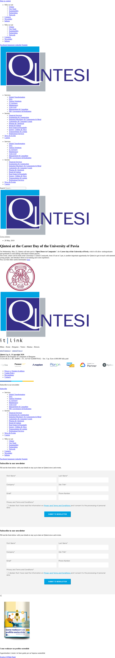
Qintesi (11, 7)
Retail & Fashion (15, 125)
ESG (10, 99)
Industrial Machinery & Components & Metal (25, 119)
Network (12, 15)
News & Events (10, 136)
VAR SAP (13, 107)
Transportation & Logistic (18, 132)
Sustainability (14, 11)
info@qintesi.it (5, 351)
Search (2, 188)
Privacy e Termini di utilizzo (14, 371)
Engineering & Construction (19, 117)
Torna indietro (5, 237)
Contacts (7, 17)
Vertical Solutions (15, 101)
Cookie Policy (9, 373)
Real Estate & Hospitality (18, 128)
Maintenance (13, 105)
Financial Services (15, 115)
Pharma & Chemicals (16, 123)
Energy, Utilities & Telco (18, 130)
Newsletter (8, 19)
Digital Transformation (17, 97)
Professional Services (16, 134)
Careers (7, 138)
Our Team (12, 9)
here (28, 260)
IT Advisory (13, 103)
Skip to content (5, 1)
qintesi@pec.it (17, 351)
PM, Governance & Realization (20, 111)
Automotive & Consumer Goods (20, 121)
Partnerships (13, 13)
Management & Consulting (18, 109)
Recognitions (9, 375)
